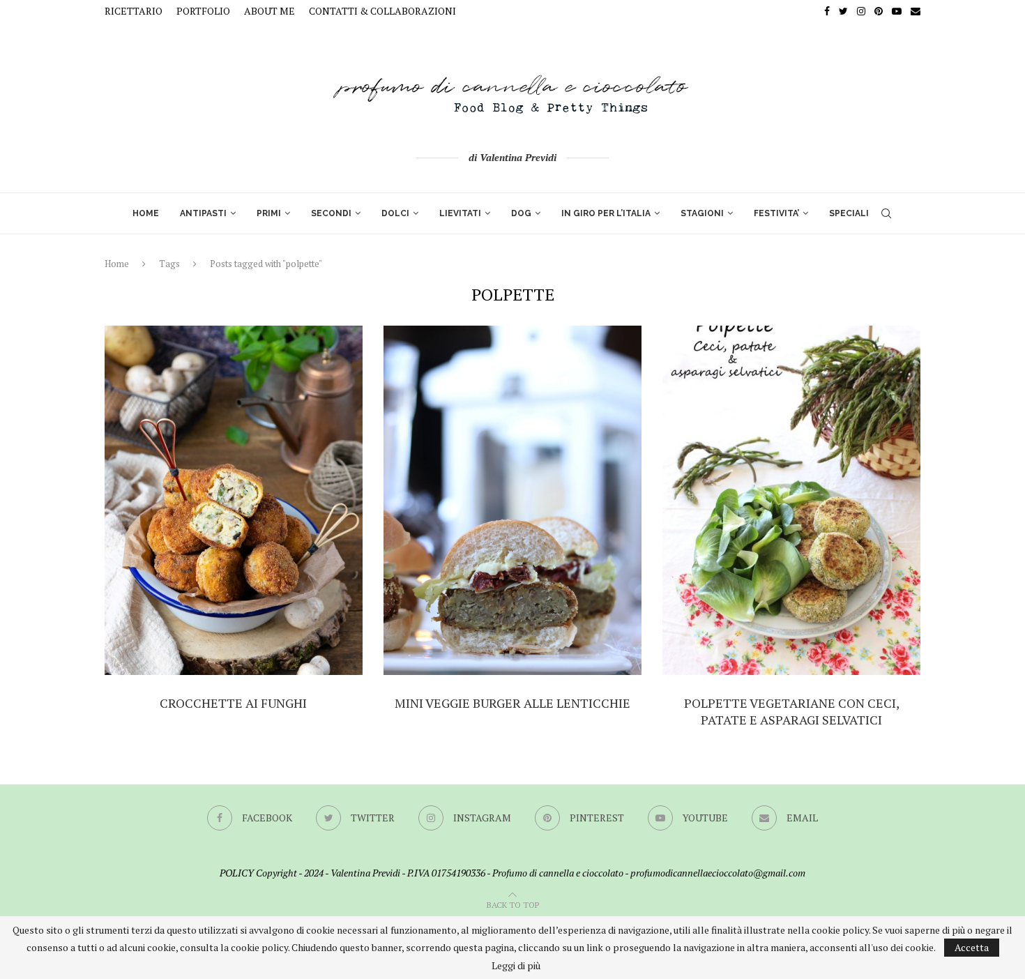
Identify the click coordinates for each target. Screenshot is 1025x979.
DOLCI (395, 213)
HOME (145, 213)
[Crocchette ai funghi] (234, 500)
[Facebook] (827, 11)
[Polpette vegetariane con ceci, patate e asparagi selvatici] (791, 500)
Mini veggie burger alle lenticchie (512, 703)
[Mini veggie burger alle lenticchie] (512, 500)
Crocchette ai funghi (233, 703)
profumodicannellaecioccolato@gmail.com (717, 872)
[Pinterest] (878, 11)
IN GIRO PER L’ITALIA (606, 213)
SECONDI (331, 213)
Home (117, 263)
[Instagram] (861, 11)
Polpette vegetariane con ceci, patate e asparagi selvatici (791, 711)
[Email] (915, 11)
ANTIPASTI (203, 213)
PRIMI (269, 213)
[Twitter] (843, 11)
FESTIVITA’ (776, 213)
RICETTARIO (133, 10)
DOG (521, 213)
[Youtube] (897, 11)
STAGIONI (702, 213)
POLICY (237, 872)
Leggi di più (516, 966)
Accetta (972, 947)
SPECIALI (849, 213)
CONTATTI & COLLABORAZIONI (382, 10)
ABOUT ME (269, 10)
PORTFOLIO (203, 10)
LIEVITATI (460, 213)
